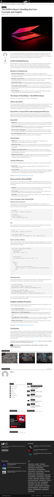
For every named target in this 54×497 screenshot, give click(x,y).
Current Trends (7, 355)
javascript (30, 473)
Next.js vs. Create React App (25, 345)
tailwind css (30, 489)
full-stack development (41, 469)
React (31, 63)
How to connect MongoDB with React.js (41, 449)
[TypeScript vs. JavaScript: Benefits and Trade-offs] (28, 390)
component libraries (31, 465)
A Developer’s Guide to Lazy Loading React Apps (9, 358)
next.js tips (47, 478)
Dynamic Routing (31, 467)
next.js (34, 473)
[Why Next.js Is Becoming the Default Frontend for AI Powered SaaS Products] (4, 464)
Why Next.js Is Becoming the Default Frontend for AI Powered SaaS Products (16, 464)
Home (2, 3)
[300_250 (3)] (17, 421)
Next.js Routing (36, 478)
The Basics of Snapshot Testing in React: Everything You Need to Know (44, 358)
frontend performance (32, 469)
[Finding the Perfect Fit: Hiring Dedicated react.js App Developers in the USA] (4, 472)
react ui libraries (46, 485)
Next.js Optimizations (32, 476)
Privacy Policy (38, 495)
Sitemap (33, 495)
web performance (31, 491)
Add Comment (10, 465)
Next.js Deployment (40, 474)
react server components (38, 485)
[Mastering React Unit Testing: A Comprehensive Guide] (28, 400)
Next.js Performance (40, 476)
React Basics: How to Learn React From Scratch (23, 175)
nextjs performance (42, 480)
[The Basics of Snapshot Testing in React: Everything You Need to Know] (28, 395)
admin (5, 57)
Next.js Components (31, 474)
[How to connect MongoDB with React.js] (30, 450)
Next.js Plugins (47, 476)
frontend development (39, 467)
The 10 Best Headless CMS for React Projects (24, 325)
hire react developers (39, 471)
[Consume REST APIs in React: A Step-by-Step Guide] (30, 454)
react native (38, 483)
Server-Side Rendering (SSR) (15, 346)
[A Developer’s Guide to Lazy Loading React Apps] (28, 386)
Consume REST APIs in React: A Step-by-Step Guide (43, 453)
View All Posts (49, 368)
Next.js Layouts (47, 474)
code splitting (42, 464)
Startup (4, 7)
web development (45, 489)
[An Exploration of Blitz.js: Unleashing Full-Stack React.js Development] (28, 404)
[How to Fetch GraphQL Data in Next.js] (4, 468)
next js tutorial (30, 482)
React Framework (35, 345)
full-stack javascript (31, 471)
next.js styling (42, 478)
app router (37, 464)
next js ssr (49, 480)
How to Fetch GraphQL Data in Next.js (14, 467)
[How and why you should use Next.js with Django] (30, 447)
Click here (35, 341)
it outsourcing (47, 471)
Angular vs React (17, 345)
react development (44, 482)
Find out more (4, 450)
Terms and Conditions (47, 495)
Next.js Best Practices (40, 473)
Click (32, 342)
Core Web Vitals (39, 465)
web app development (37, 489)
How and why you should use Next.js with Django (42, 445)
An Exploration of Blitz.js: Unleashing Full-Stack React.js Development (36, 406)
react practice (41, 345)
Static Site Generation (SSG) (44, 487)
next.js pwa (30, 478)
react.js (46, 345)
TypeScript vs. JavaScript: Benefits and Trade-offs (27, 358)
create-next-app (45, 465)
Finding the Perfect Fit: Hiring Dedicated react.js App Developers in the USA (16, 471)
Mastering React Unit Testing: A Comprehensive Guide (36, 402)
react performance (44, 483)
